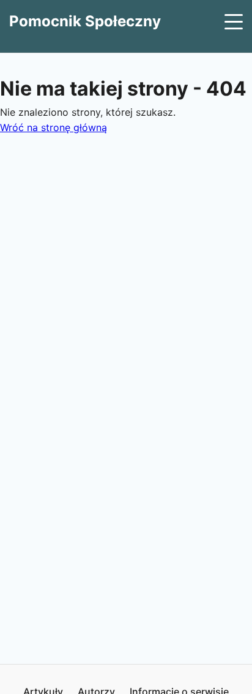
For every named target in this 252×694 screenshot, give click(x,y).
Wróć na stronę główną (53, 127)
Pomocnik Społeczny (85, 21)
